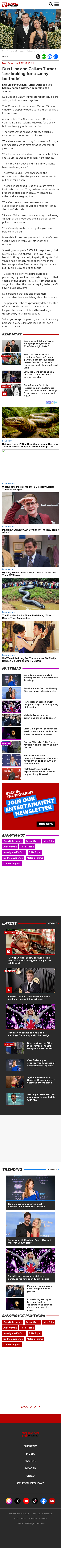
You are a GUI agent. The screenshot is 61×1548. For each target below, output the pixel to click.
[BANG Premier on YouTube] (26, 1500)
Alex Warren (10, 846)
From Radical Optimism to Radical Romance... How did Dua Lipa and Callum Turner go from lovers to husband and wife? (40, 390)
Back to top (29, 1406)
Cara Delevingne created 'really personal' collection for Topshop (41, 678)
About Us (36, 1513)
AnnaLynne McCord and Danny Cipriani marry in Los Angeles (40, 690)
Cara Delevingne (12, 841)
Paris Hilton (27, 846)
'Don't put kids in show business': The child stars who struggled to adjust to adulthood (29, 960)
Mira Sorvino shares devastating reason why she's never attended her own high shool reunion (41, 759)
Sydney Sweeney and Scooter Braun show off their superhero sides (41, 1080)
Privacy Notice (20, 1518)
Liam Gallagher (11, 863)
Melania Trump (35, 857)
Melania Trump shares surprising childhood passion (40, 716)
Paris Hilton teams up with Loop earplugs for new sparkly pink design (41, 704)
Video (30, 1476)
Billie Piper (35, 852)
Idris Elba (49, 841)
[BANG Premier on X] (17, 1500)
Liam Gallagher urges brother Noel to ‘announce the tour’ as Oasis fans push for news (41, 731)
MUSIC (30, 1453)
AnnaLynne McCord (14, 852)
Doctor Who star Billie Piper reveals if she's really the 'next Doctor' (41, 745)
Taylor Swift (33, 841)
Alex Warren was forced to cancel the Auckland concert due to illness (29, 998)
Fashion (30, 1461)
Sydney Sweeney (13, 857)
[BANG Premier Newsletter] (52, 1500)
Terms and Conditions (37, 1518)
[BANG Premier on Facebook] (43, 1500)
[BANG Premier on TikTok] (35, 1500)
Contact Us (47, 1513)
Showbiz (30, 1446)
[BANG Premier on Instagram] (9, 1500)
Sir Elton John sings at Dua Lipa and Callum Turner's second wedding (39, 374)
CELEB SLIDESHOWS (30, 1483)
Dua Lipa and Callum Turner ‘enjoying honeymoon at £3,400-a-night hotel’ (39, 344)
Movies (30, 1468)
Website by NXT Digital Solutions (31, 1523)
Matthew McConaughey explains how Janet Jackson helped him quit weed (39, 772)
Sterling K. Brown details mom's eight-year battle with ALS (41, 1097)
